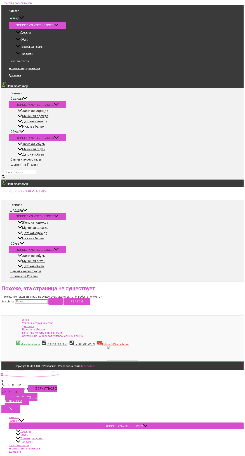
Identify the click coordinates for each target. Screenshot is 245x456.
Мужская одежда (35, 116)
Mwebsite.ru (88, 366)
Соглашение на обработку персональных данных (52, 336)
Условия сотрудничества (24, 68)
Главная (16, 93)
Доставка (15, 75)
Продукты (26, 54)
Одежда (25, 32)
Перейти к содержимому (16, 3)
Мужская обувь (33, 149)
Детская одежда (34, 121)
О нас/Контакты (19, 61)
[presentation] (21, 18)
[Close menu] (10, 409)
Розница (14, 18)
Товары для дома (31, 46)
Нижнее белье (33, 126)
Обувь (24, 39)
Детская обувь (33, 154)
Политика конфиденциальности (42, 332)
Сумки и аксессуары (25, 159)
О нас (25, 319)
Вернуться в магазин (29, 390)
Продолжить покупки (21, 399)
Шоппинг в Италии (24, 164)
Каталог (14, 11)
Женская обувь (33, 144)
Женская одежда (35, 111)
